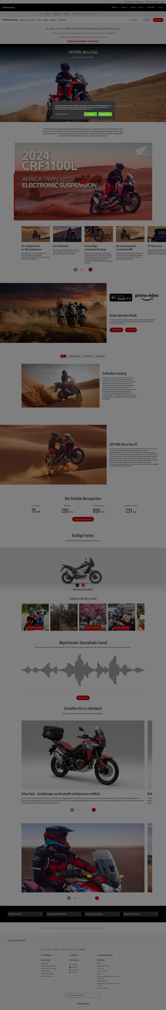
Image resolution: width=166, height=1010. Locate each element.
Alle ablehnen (90, 114)
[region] (83, 110)
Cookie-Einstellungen (61, 114)
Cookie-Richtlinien (96, 108)
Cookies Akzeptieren (105, 114)
